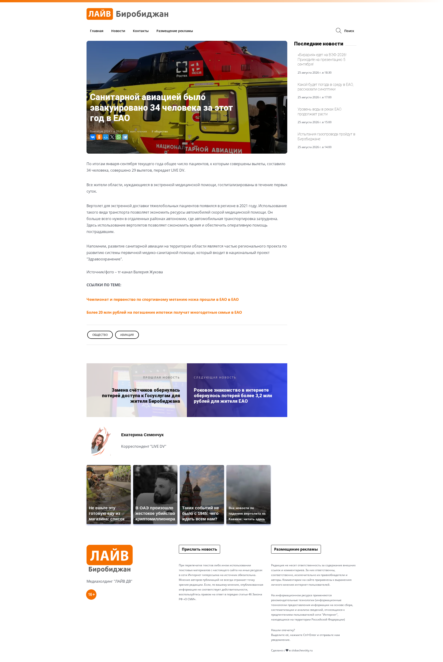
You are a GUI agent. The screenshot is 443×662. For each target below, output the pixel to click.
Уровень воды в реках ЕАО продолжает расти (319, 111)
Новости (118, 31)
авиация (127, 335)
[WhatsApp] (118, 137)
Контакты (141, 31)
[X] (112, 137)
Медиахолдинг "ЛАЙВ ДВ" (109, 581)
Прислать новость (199, 549)
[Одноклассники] (99, 137)
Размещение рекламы (174, 31)
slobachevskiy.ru (302, 650)
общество (161, 131)
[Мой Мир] (105, 137)
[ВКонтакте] (93, 137)
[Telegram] (125, 137)
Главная (96, 31)
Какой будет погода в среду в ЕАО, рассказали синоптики (325, 86)
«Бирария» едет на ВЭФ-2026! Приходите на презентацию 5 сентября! (322, 59)
